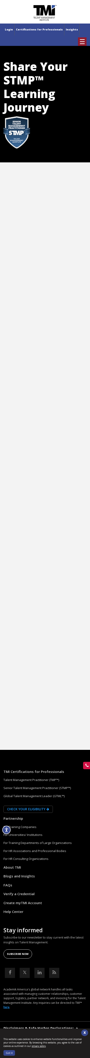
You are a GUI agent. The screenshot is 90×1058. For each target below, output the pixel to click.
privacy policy (39, 1046)
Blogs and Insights (19, 876)
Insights (72, 29)
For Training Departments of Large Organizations (37, 843)
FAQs (7, 885)
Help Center (13, 911)
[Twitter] (25, 973)
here (6, 1007)
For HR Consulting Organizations (25, 859)
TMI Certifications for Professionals (33, 771)
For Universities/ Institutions (22, 835)
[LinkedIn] (39, 973)
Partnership (13, 818)
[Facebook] (10, 973)
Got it (9, 1053)
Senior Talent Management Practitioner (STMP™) (37, 788)
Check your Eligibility (26, 809)
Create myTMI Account (22, 902)
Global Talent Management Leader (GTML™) (34, 796)
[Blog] (54, 973)
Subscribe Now (18, 954)
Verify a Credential (19, 893)
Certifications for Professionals (39, 29)
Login (9, 29)
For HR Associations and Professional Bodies (34, 851)
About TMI (12, 867)
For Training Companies (19, 827)
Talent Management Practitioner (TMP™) (31, 780)
